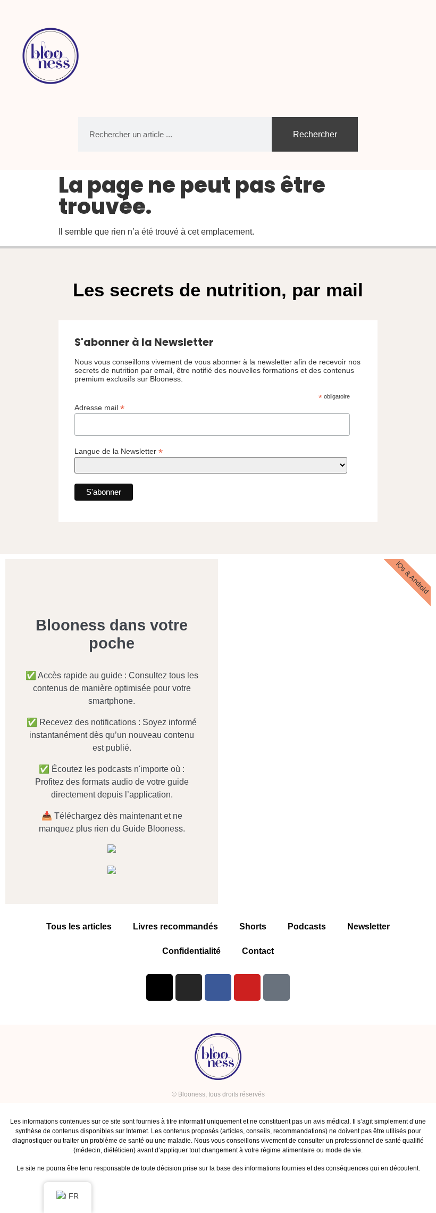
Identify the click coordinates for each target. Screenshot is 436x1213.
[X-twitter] (159, 987)
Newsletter (368, 926)
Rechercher (315, 134)
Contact (258, 951)
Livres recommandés (175, 926)
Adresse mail (99, 407)
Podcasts (307, 926)
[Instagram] (188, 987)
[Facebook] (218, 987)
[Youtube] (247, 987)
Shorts (252, 926)
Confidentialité (191, 951)
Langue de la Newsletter (118, 450)
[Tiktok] (276, 987)
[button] (407, 56)
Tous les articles (79, 926)
